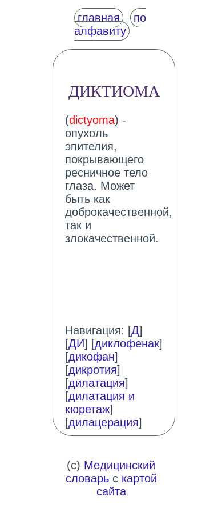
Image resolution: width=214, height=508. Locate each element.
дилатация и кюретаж (100, 402)
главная (99, 17)
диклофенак (127, 343)
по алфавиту (110, 24)
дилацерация (103, 422)
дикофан (91, 356)
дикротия (92, 369)
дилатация (96, 383)
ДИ (76, 343)
